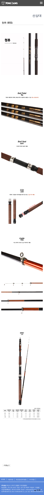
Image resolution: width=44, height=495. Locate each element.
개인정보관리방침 (21, 479)
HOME (3, 479)
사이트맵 (31, 479)
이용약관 (10, 479)
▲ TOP (37, 490)
